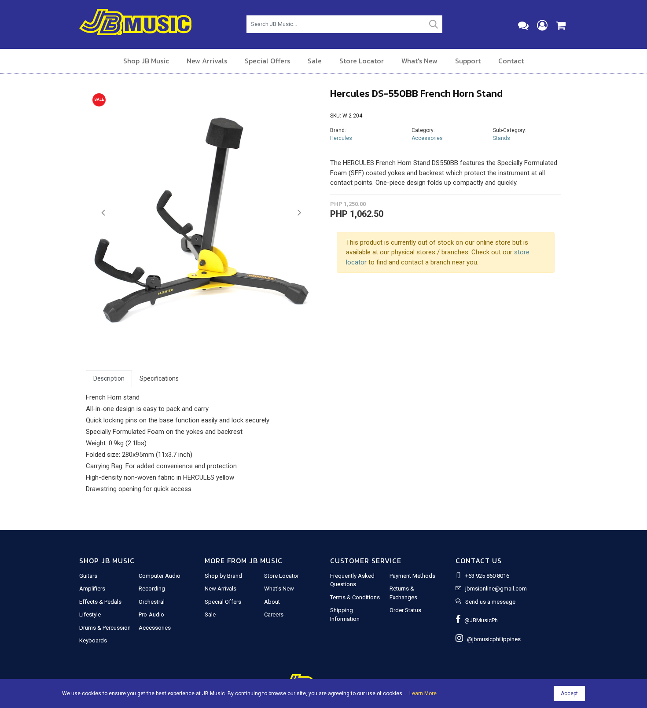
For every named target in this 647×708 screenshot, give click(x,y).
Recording (152, 588)
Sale (315, 60)
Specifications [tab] (159, 378)
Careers (273, 614)
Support (468, 60)
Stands (501, 138)
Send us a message (490, 601)
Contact (511, 60)
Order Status (405, 610)
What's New (419, 60)
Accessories (427, 138)
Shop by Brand (223, 575)
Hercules (341, 138)
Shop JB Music (146, 60)
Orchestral (152, 601)
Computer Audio (159, 575)
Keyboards (93, 640)
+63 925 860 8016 (487, 575)
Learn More (423, 693)
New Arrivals (207, 60)
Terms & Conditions (355, 597)
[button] (103, 213)
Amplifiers (92, 588)
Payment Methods (412, 575)
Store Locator (361, 60)
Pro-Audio (151, 614)
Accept (569, 693)
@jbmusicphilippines (492, 639)
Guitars (88, 575)
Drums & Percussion (105, 627)
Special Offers (267, 60)
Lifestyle (90, 614)
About (272, 601)
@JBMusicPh (479, 620)
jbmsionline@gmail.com (496, 588)
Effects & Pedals (100, 601)
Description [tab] (109, 378)
